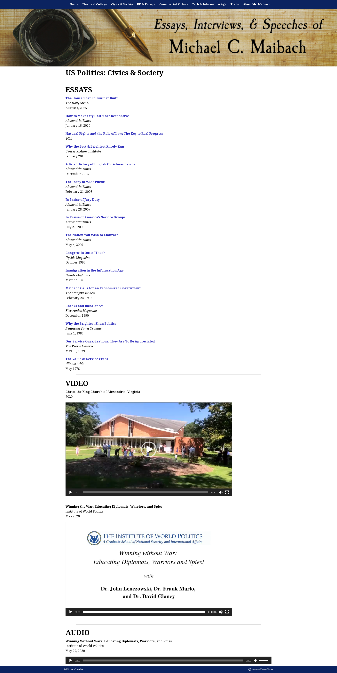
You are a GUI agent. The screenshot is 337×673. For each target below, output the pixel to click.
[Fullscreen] (227, 492)
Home (74, 4)
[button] (149, 449)
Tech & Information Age (209, 4)
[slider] (145, 492)
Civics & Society (122, 4)
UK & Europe (146, 4)
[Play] (71, 492)
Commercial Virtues (173, 4)
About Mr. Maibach (256, 4)
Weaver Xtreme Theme (263, 669)
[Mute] (221, 492)
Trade (235, 4)
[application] (149, 449)
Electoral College (94, 4)
